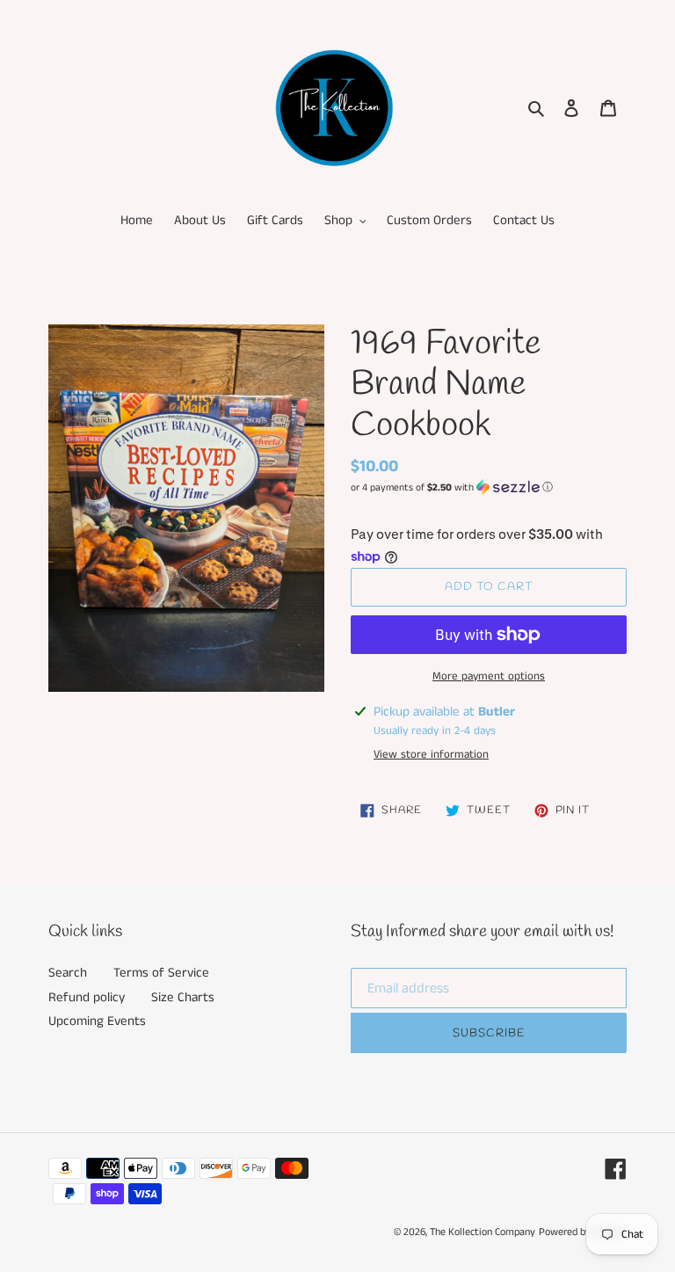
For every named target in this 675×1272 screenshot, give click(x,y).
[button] (452, 487)
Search (67, 972)
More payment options (488, 676)
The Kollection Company (482, 1232)
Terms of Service (161, 972)
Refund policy (86, 997)
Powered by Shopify (583, 1232)
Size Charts (182, 997)
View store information (431, 754)
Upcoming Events (97, 1021)
